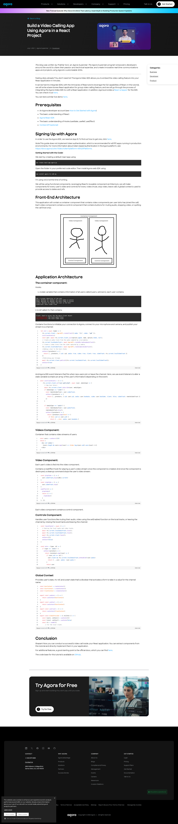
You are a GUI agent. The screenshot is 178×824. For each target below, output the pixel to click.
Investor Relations (97, 784)
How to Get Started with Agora (83, 111)
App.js (38, 368)
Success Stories (63, 773)
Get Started (128, 769)
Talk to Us (127, 777)
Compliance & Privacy (98, 765)
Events (93, 773)
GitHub (53, 368)
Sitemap (93, 805)
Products (61, 761)
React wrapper (120, 90)
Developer (56, 48)
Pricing (126, 761)
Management (95, 769)
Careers (94, 777)
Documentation (129, 773)
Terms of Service (66, 805)
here (55, 93)
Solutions (61, 765)
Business (153, 72)
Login (126, 758)
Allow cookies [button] (10, 814)
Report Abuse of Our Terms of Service (111, 805)
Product (153, 80)
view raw (137, 368)
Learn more (8, 810)
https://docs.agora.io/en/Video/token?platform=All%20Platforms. (63, 148)
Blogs (93, 761)
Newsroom (95, 780)
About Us (94, 758)
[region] (88, 348)
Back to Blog (35, 18)
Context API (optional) (49, 125)
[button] (23, 818)
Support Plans (129, 765)
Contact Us (29, 762)
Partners (61, 769)
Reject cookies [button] (22, 814)
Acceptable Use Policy (81, 805)
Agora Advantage (64, 758)
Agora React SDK (47, 118)
